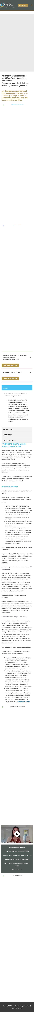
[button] (23, 5)
